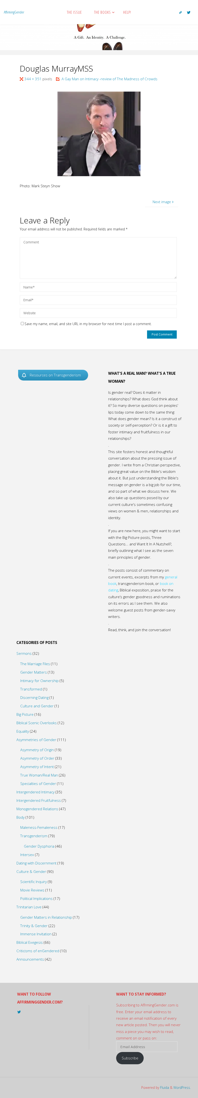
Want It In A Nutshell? (154, 544)
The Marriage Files (35, 663)
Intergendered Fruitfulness (38, 800)
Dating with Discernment (36, 863)
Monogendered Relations (37, 808)
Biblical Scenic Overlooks (36, 722)
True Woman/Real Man (39, 775)
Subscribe (130, 1058)
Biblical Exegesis (29, 942)
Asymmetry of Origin (37, 749)
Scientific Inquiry (33, 881)
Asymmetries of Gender (36, 739)
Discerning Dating (34, 697)
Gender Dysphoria (39, 846)
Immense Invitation (35, 933)
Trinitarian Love (29, 906)
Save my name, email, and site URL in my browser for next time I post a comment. (88, 323)
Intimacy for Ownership (39, 680)
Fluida (164, 1087)
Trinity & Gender (34, 925)
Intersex (27, 854)
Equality (22, 731)
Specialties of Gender (38, 783)
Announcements (30, 959)
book (112, 583)
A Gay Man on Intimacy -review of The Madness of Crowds (109, 78)
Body (20, 817)
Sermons (24, 653)
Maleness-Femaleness (38, 827)
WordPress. (182, 1087)
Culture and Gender (37, 705)
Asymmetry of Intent (37, 766)
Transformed (31, 689)
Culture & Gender (31, 871)
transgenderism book (136, 583)
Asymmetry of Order (37, 758)
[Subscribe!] (180, 12)
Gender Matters (33, 672)
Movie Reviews (32, 890)
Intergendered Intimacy (35, 792)
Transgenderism (33, 835)
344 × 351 (33, 78)
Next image (162, 201)
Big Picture (25, 714)
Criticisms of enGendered (37, 950)
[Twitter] (188, 12)
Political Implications (36, 898)
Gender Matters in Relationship (46, 917)
